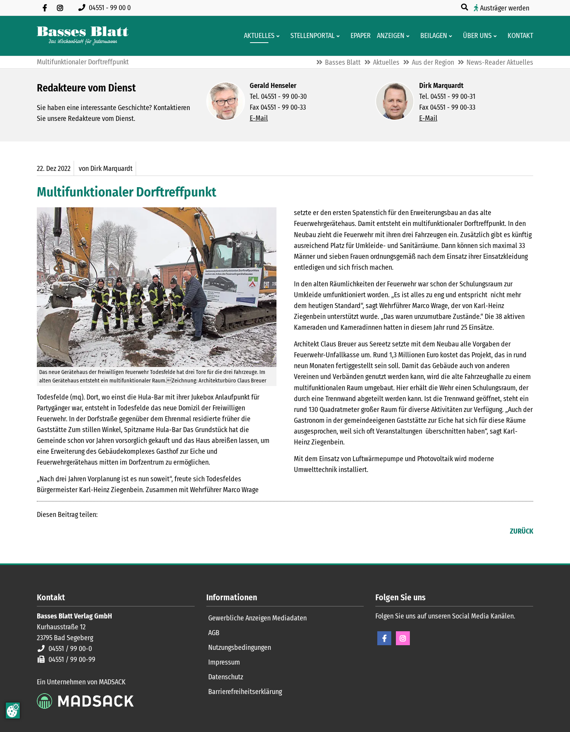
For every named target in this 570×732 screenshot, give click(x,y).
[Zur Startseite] (82, 35)
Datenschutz (225, 677)
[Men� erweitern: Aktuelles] (279, 36)
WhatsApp (89, 532)
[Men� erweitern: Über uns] (496, 36)
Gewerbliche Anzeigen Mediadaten (257, 618)
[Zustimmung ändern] (13, 710)
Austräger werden (504, 8)
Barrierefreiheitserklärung (245, 691)
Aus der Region (433, 62)
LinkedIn (58, 532)
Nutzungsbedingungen (239, 647)
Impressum (224, 662)
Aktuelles (386, 62)
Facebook (43, 532)
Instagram (403, 638)
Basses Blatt (343, 62)
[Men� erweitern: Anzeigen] (409, 36)
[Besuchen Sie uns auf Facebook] (44, 8)
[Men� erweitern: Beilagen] (452, 36)
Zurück (521, 531)
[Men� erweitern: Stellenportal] (339, 36)
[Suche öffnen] (465, 7)
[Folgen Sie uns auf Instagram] (60, 8)
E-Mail (259, 118)
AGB (213, 633)
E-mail (74, 532)
